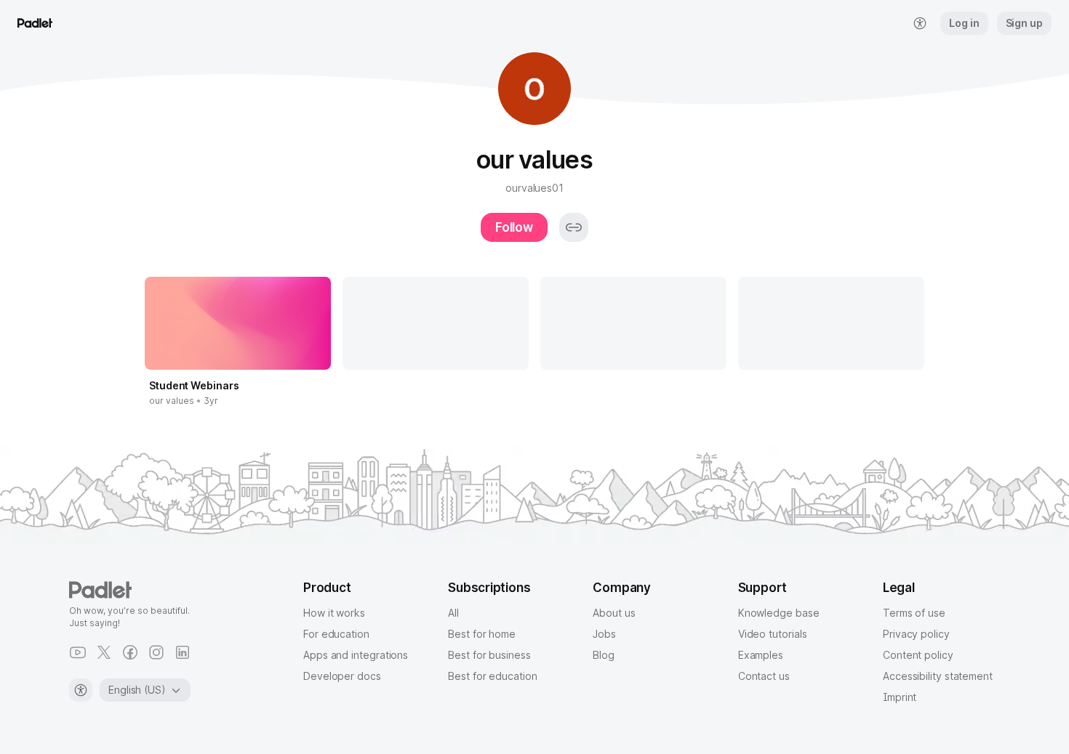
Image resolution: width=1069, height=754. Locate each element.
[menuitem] (920, 23)
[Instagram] (156, 652)
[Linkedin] (182, 652)
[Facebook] (130, 652)
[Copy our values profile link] (573, 227)
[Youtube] (78, 652)
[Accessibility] (80, 690)
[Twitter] (104, 652)
